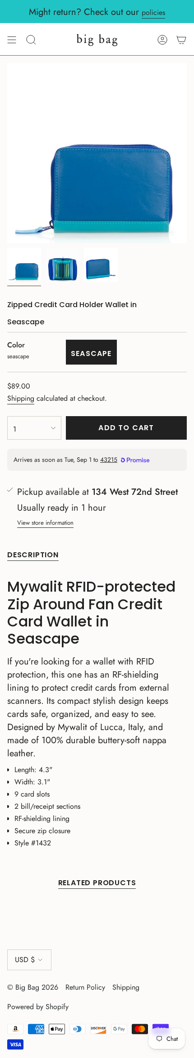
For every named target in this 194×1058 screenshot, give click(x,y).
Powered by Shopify (38, 1006)
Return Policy (85, 987)
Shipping (20, 398)
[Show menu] (12, 39)
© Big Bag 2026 (32, 987)
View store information (45, 522)
